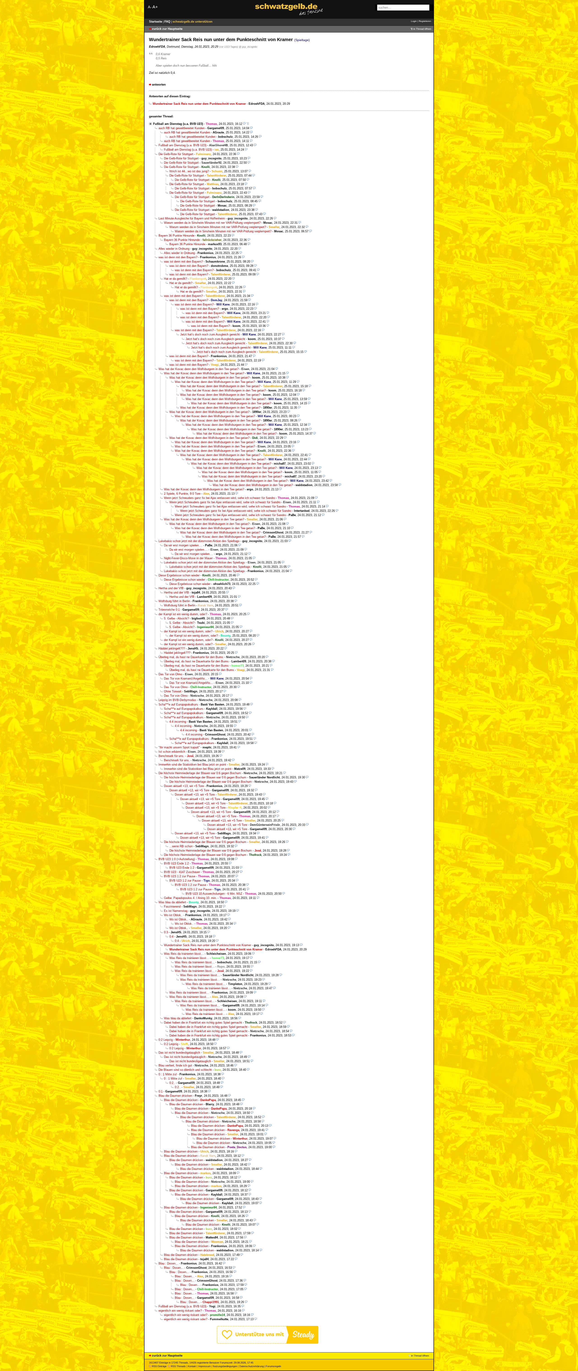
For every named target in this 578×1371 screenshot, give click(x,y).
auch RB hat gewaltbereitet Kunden (181, 128)
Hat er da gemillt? (175, 278)
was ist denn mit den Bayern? (177, 257)
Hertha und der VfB (171, 588)
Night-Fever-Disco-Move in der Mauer (188, 558)
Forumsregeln (273, 1366)
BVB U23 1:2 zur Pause (179, 876)
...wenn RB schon (181, 846)
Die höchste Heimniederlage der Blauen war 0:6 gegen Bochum (199, 773)
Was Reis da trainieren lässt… (184, 953)
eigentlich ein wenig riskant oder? (180, 1310)
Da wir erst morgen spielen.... (183, 545)
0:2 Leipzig (165, 1039)
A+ (155, 7)
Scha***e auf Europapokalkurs (178, 704)
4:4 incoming (177, 721)
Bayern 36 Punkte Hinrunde (176, 235)
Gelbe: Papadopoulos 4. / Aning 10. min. (190, 898)
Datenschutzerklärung (251, 1366)
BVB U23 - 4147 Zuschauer (182, 872)
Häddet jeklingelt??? (171, 648)
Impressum (204, 1366)
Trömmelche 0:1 (169, 609)
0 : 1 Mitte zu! (167, 1074)
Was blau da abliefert (172, 902)
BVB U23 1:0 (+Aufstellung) (176, 859)
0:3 (166, 932)
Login (414, 21)
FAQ (167, 21)
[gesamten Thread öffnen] (248, 124)
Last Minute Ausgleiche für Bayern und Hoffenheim (191, 218)
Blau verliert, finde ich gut (175, 1065)
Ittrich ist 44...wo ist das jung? (189, 171)
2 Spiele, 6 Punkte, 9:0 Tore (182, 493)
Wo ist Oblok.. (173, 915)
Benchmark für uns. (171, 756)
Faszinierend (172, 906)
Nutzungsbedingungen (225, 1366)
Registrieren (425, 21)
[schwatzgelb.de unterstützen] (267, 1343)
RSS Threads (178, 1366)
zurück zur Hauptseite (167, 28)
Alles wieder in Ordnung (173, 248)
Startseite (156, 21)
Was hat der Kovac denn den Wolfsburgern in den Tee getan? (198, 369)
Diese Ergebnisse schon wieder (179, 575)
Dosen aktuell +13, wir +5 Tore (184, 786)
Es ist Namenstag (175, 910)
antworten (159, 84)
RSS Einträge (159, 1366)
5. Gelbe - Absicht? (176, 618)
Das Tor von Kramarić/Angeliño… (185, 678)
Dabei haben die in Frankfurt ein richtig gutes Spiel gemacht (203, 1022)
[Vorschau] (244, 124)
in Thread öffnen (422, 29)
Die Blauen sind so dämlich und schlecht (185, 1069)
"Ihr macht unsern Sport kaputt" (179, 747)
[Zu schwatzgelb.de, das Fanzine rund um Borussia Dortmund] (289, 9)
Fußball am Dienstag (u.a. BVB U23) (178, 124)
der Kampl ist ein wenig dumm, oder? (182, 614)
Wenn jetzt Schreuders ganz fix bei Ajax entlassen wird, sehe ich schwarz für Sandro (219, 498)
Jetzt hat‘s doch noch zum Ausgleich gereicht (210, 334)
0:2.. (172, 1083)
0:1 (160, 1091)
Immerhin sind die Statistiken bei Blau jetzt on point (192, 764)
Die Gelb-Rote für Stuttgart (175, 154)
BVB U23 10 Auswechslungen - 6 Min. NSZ (214, 893)
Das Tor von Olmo (170, 674)
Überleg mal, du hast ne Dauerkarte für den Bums (190, 657)
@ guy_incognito (248, 46)
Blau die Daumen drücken (175, 1095)
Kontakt (192, 1366)
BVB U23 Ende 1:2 (176, 863)
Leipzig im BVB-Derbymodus (177, 700)
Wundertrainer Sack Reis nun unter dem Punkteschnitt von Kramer (207, 945)
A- (149, 7)
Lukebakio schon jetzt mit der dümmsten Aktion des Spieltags (199, 541)
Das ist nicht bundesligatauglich (179, 1052)
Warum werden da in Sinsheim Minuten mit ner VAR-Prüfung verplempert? (212, 222)
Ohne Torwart (172, 691)
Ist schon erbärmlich (171, 751)
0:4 (171, 936)
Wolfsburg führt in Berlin (174, 601)
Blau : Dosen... (168, 1263)
